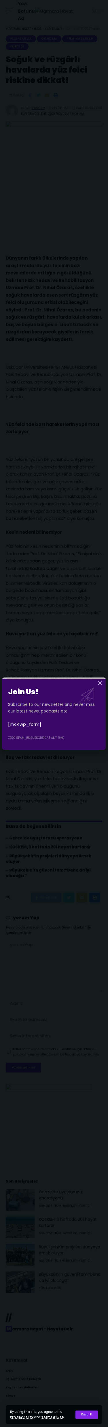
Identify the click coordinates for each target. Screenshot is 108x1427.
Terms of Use (52, 1417)
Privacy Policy (21, 1417)
